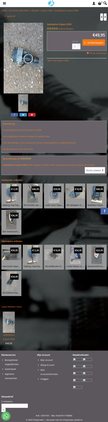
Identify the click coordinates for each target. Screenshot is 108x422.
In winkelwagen (94, 42)
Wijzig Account (47, 365)
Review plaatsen (94, 170)
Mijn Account (46, 360)
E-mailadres (7, 401)
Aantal (75, 41)
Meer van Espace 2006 (58, 60)
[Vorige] (101, 17)
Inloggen (44, 379)
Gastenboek (10, 369)
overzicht (10, 16)
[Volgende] (105, 17)
